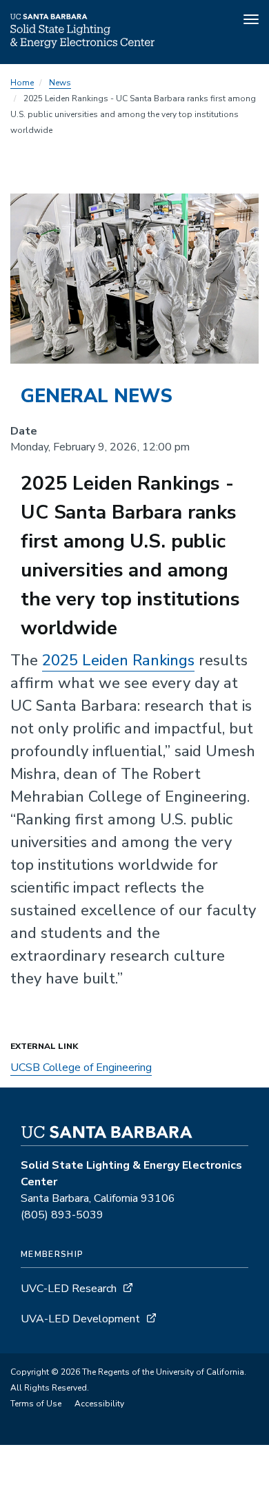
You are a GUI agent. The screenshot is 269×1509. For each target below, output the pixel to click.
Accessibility (99, 1403)
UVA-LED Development (82, 1318)
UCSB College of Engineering (81, 1067)
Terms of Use (35, 1403)
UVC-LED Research (69, 1288)
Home (22, 82)
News (60, 82)
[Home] (82, 44)
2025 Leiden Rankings (118, 660)
